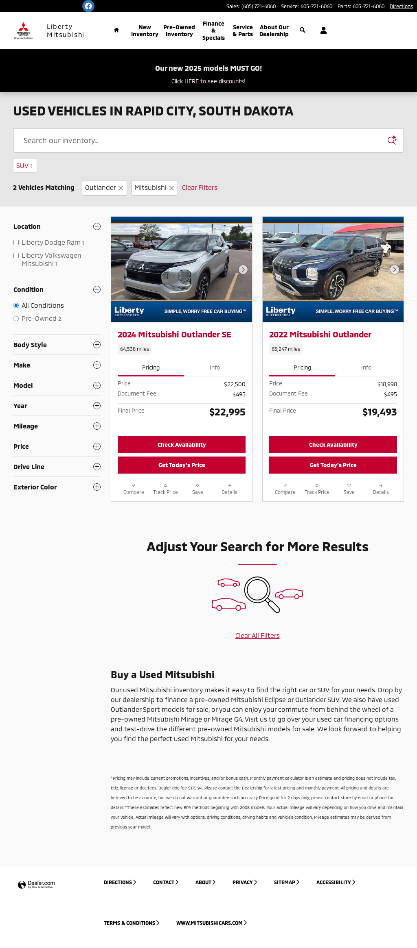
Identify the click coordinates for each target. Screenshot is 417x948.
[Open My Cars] (321, 30)
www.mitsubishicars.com (209, 923)
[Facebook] (88, 6)
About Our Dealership (274, 31)
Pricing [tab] (151, 367)
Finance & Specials (213, 30)
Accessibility (333, 882)
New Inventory (144, 31)
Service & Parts (243, 31)
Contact (163, 882)
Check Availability (182, 444)
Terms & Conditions (129, 923)
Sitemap (284, 882)
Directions (118, 882)
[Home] (23, 30)
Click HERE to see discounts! (208, 81)
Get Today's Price (181, 464)
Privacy (243, 882)
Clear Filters (199, 187)
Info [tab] (215, 367)
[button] (182, 349)
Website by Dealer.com (36, 885)
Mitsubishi (150, 187)
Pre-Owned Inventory (179, 31)
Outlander (100, 187)
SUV (24, 165)
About (203, 882)
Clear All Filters (257, 635)
